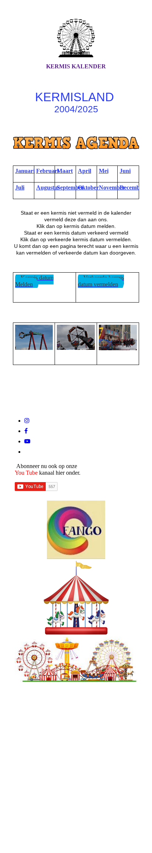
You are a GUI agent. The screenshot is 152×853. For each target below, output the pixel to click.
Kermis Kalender (76, 66)
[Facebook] (26, 431)
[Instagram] (27, 420)
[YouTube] (27, 441)
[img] (76, 38)
